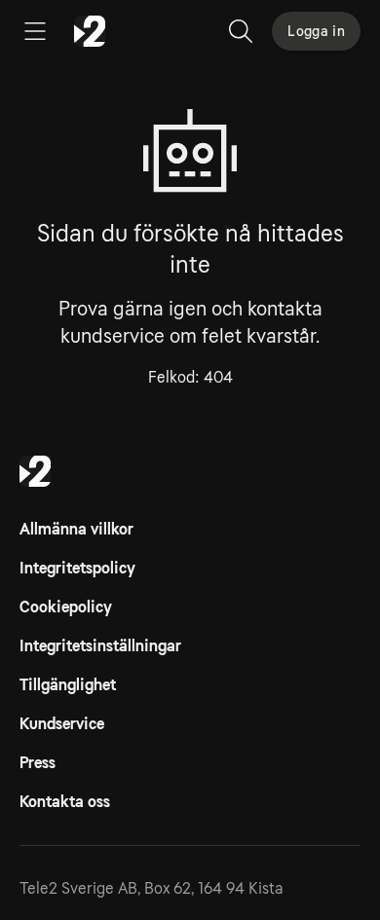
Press (37, 763)
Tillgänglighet (67, 685)
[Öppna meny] (35, 31)
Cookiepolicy (65, 607)
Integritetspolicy (77, 568)
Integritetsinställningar (100, 646)
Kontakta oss (64, 801)
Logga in (316, 31)
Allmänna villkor (76, 529)
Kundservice (61, 724)
